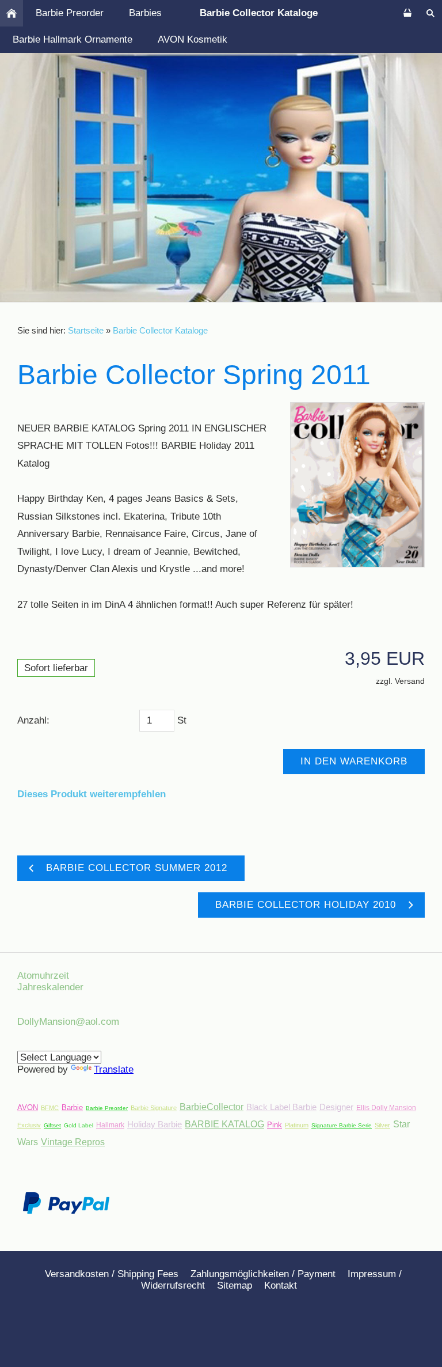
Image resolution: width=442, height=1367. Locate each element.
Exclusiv (29, 1125)
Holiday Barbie (154, 1124)
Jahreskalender (50, 987)
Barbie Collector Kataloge (160, 330)
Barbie (72, 1107)
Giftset (52, 1125)
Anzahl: (33, 720)
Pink (274, 1124)
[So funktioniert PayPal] (66, 1210)
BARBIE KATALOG (224, 1124)
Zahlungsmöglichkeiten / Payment (263, 1273)
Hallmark (110, 1125)
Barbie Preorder (107, 1108)
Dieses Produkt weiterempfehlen (91, 794)
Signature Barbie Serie (341, 1125)
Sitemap (234, 1285)
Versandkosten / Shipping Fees (111, 1273)
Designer (336, 1107)
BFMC (50, 1107)
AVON (27, 1107)
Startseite (86, 330)
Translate (114, 1069)
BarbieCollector (211, 1107)
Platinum (296, 1125)
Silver (382, 1125)
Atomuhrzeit (43, 975)
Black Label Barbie (281, 1107)
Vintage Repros (73, 1142)
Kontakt (280, 1285)
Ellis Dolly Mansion (386, 1108)
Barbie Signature (154, 1107)
